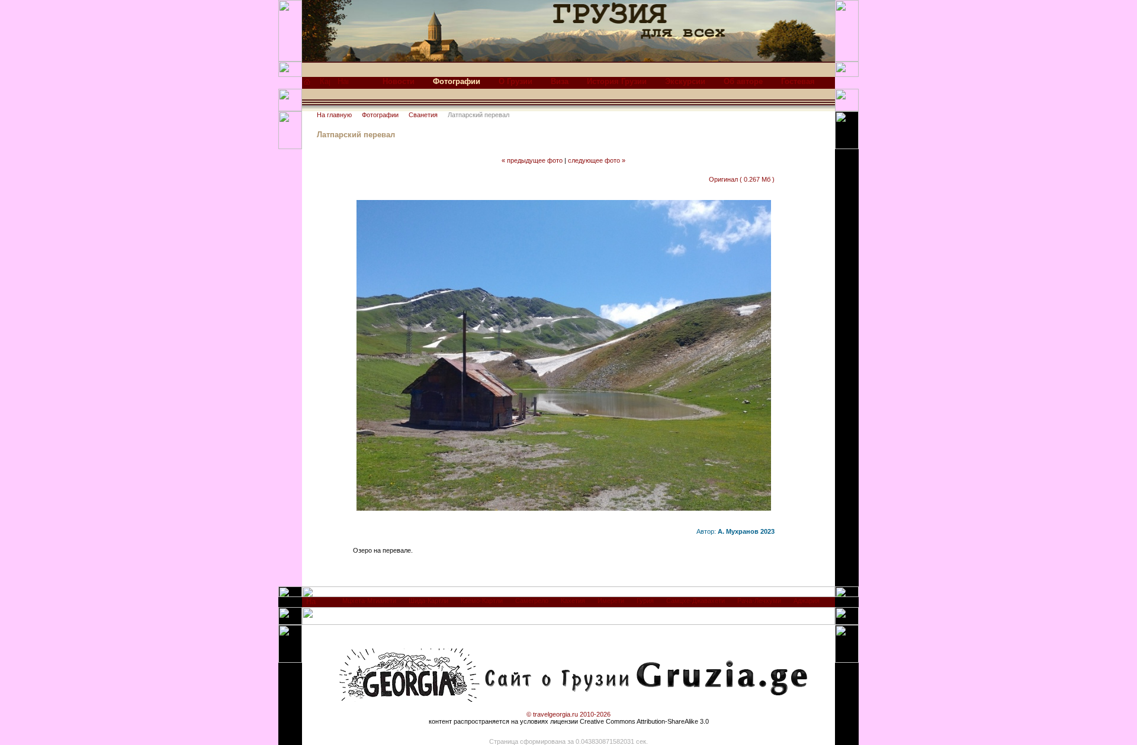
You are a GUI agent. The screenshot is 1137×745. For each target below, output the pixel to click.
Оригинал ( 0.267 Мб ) (742, 179)
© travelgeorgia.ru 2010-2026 (568, 714)
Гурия (645, 600)
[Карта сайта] (325, 84)
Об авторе (743, 81)
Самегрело (531, 600)
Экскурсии (685, 81)
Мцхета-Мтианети (369, 600)
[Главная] (307, 84)
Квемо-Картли (482, 600)
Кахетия (573, 600)
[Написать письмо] (343, 84)
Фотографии (380, 114)
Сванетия (423, 114)
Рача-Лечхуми (759, 600)
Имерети (611, 600)
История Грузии (617, 81)
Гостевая (798, 81)
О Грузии (515, 81)
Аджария (807, 600)
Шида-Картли (428, 600)
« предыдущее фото (532, 160)
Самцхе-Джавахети (695, 600)
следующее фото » (596, 160)
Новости (399, 81)
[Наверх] (311, 604)
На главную (334, 114)
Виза (559, 81)
